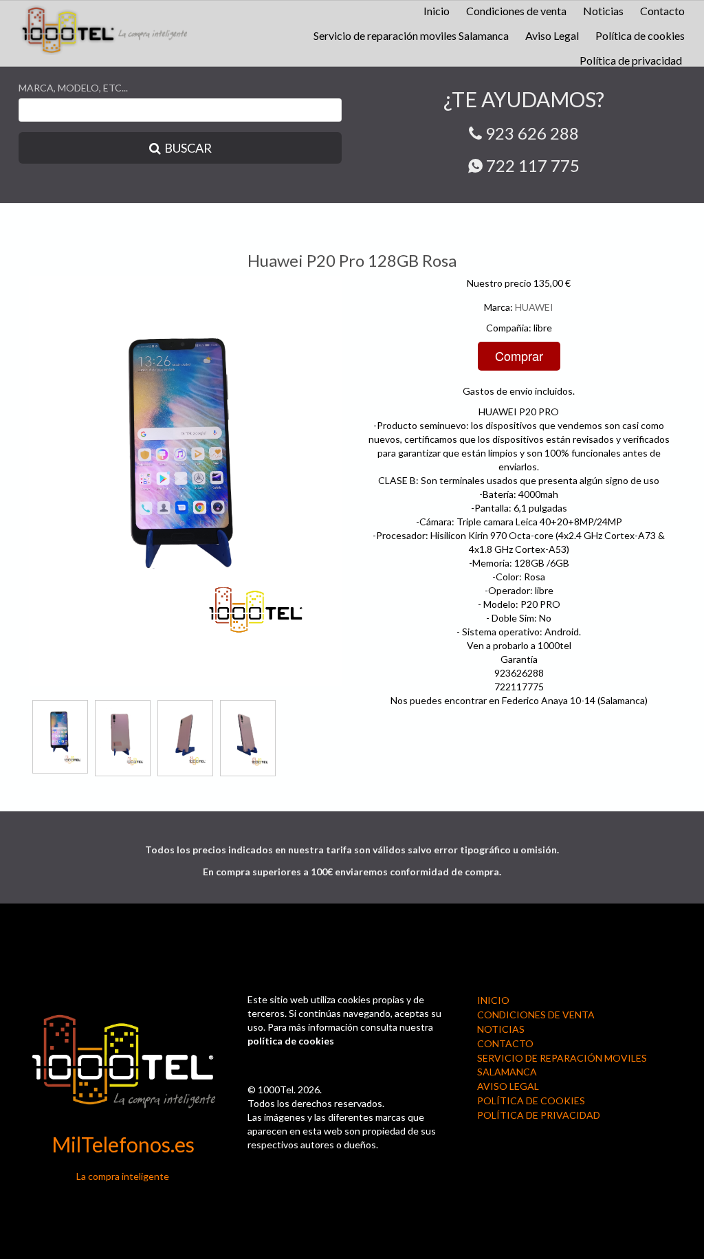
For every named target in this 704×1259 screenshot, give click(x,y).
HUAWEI (534, 307)
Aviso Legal (552, 35)
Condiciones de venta (516, 10)
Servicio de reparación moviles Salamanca (411, 35)
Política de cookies (640, 35)
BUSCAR (188, 147)
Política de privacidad (631, 60)
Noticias (603, 10)
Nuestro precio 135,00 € (519, 283)
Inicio (437, 10)
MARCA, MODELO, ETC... (73, 88)
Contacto (662, 10)
